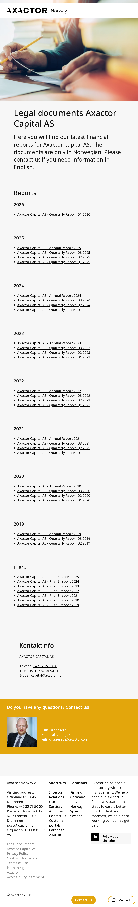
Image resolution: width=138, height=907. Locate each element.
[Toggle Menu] (128, 11)
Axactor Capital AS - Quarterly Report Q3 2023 (53, 348)
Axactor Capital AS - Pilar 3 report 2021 (48, 595)
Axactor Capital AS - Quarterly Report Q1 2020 (53, 500)
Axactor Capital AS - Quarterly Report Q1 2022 (53, 405)
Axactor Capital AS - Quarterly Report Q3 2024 (53, 300)
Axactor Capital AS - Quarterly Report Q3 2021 (53, 443)
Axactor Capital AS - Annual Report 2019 (49, 534)
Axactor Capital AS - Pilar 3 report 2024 (48, 581)
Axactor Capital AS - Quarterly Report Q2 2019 (53, 543)
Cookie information (22, 858)
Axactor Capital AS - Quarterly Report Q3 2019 (53, 538)
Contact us (57, 816)
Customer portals (57, 823)
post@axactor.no (20, 825)
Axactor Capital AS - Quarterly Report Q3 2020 (53, 491)
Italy (73, 801)
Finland (76, 792)
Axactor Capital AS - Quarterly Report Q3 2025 (53, 252)
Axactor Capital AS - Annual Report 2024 (49, 295)
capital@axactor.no (46, 675)
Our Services (55, 804)
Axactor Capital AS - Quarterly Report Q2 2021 (53, 448)
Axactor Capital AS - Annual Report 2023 (49, 343)
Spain (74, 811)
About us (56, 811)
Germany (77, 797)
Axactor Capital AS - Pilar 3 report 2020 (48, 600)
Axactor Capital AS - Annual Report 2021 (49, 438)
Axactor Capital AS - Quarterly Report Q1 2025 (53, 262)
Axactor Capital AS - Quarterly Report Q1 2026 (53, 214)
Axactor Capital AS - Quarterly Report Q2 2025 (53, 257)
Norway (76, 806)
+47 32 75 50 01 (46, 670)
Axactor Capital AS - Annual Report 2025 (49, 248)
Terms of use (17, 863)
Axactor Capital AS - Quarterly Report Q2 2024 (53, 305)
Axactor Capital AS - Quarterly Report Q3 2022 (53, 395)
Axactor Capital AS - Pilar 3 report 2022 (48, 591)
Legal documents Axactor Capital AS (21, 846)
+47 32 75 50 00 (45, 666)
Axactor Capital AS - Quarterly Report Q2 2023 (53, 352)
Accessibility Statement (25, 877)
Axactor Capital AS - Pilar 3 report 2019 (48, 605)
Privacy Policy (17, 853)
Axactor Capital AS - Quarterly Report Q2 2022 (53, 400)
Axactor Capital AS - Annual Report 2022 (49, 391)
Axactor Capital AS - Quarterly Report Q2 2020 (53, 495)
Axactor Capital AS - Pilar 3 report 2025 (48, 576)
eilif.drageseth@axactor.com (65, 739)
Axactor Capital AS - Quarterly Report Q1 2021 (53, 452)
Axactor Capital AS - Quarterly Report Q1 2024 (53, 309)
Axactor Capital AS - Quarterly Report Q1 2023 (53, 357)
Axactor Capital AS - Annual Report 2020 (49, 486)
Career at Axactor (56, 832)
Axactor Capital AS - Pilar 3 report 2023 (48, 586)
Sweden (76, 816)
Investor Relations (56, 794)
